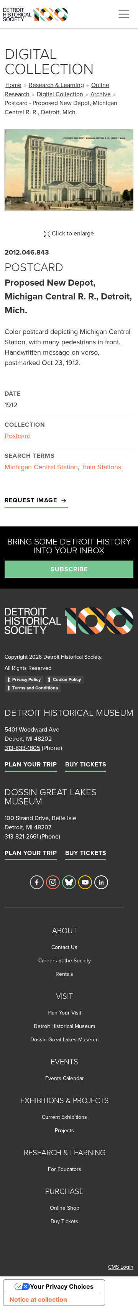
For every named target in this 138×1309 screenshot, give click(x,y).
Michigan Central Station (41, 467)
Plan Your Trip (31, 764)
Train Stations (101, 467)
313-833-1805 (22, 747)
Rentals (64, 974)
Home (13, 85)
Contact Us (64, 947)
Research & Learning (56, 85)
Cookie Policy (67, 679)
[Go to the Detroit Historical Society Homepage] (38, 13)
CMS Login (120, 1267)
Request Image (32, 500)
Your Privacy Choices (62, 1286)
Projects (64, 1130)
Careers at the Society (64, 960)
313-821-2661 (21, 836)
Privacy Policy (26, 679)
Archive (100, 94)
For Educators (64, 1169)
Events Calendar (64, 1078)
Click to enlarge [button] (72, 233)
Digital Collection (60, 94)
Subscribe (69, 569)
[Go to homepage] (69, 629)
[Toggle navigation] (124, 14)
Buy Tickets (85, 764)
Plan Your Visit (64, 1012)
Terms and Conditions (35, 688)
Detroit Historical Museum (64, 1026)
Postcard (18, 436)
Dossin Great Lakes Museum (64, 1039)
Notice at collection (38, 1299)
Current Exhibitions (64, 1117)
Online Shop (64, 1208)
